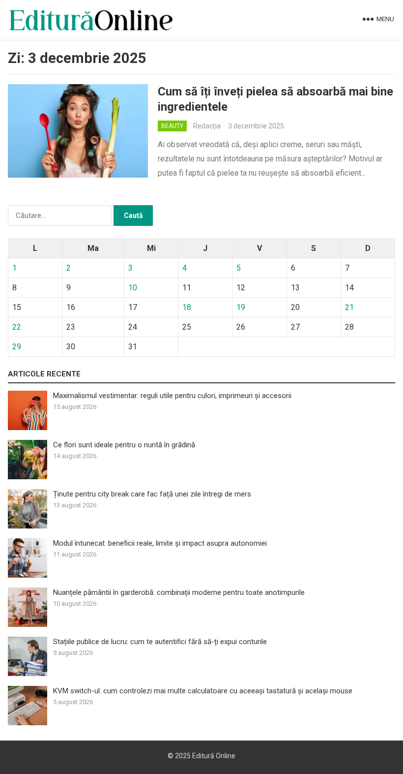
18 (186, 307)
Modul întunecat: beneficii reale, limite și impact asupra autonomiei (160, 543)
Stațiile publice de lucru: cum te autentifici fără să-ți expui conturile (160, 641)
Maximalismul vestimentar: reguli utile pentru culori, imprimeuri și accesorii (172, 395)
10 (132, 287)
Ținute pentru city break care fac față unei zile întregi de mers (152, 494)
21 (349, 307)
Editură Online (213, 756)
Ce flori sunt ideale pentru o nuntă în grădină (124, 444)
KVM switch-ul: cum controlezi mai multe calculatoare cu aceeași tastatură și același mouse (202, 690)
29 (16, 346)
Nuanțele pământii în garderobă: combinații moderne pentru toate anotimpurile (179, 592)
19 (240, 307)
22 (16, 327)
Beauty (172, 126)
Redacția (207, 126)
